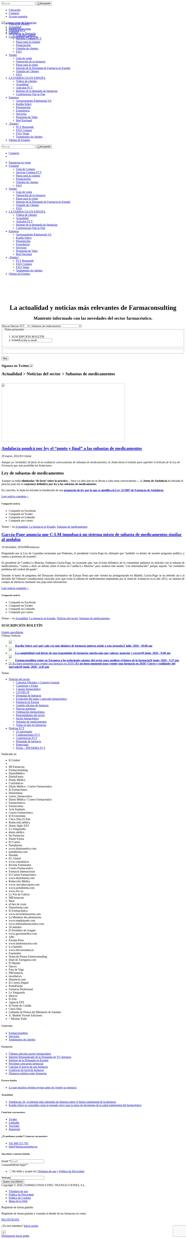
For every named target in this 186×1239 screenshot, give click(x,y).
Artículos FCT (24, 87)
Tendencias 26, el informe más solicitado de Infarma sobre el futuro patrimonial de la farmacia (62, 1101)
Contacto (14, 13)
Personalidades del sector (30, 715)
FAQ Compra (24, 130)
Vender (13, 55)
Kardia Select (23, 104)
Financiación (23, 45)
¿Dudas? (14, 123)
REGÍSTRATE (10, 1219)
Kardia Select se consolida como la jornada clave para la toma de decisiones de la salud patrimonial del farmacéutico (75, 1105)
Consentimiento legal (14, 1164)
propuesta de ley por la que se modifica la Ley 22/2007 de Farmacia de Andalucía (113, 490)
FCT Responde (25, 126)
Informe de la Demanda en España (28, 1060)
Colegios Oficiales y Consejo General (37, 682)
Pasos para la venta (27, 64)
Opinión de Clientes (27, 71)
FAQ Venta (22, 133)
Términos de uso (46, 1171)
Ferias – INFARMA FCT (30, 747)
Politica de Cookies (20, 1197)
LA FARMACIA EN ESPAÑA (27, 77)
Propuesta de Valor (27, 117)
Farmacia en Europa (27, 702)
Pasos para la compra (28, 41)
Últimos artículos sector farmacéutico (30, 1053)
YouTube (14, 1125)
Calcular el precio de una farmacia (28, 1066)
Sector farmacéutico (27, 718)
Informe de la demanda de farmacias (36, 90)
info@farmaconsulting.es (23, 1146)
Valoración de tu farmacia (30, 61)
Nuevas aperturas (26, 708)
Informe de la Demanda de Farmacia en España (43, 68)
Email (5, 1161)
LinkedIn (14, 1122)
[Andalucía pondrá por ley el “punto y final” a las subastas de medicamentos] (63, 440)
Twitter (13, 1119)
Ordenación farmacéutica (30, 711)
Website (6, 1177)
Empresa (14, 97)
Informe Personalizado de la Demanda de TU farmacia (40, 1057)
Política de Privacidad (71, 1171)
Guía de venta (24, 58)
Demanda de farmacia (28, 695)
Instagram (14, 1129)
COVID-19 (22, 692)
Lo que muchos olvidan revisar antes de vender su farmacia (42, 1087)
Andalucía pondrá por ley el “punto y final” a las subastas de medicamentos (71, 448)
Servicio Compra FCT (29, 172)
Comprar (14, 165)
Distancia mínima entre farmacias (28, 1073)
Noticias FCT (16, 728)
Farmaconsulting (18, 1033)
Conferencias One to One (30, 94)
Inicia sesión (31, 1225)
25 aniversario (24, 731)
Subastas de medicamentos (72, 526)
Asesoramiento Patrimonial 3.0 (33, 100)
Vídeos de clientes (26, 81)
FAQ (19, 51)
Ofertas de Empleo (19, 140)
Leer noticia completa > (15, 496)
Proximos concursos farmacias (26, 1063)
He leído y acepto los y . (48, 1171)
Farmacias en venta (20, 162)
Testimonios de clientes (29, 136)
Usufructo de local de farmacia (26, 1070)
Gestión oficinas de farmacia (32, 705)
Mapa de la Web (18, 1201)
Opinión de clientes (27, 48)
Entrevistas (22, 744)
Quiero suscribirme (12, 632)
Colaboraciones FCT (28, 734)
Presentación (23, 107)
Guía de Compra (25, 169)
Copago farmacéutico (28, 689)
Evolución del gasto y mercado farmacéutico (41, 698)
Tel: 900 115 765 (18, 1143)
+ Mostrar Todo (18, 1018)
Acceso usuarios (18, 16)
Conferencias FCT (26, 738)
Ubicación (15, 9)
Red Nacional (24, 120)
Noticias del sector (67, 618)
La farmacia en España (42, 526)
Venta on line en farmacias (31, 725)
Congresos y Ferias (27, 685)
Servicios (21, 113)
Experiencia (23, 110)
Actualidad (22, 84)
